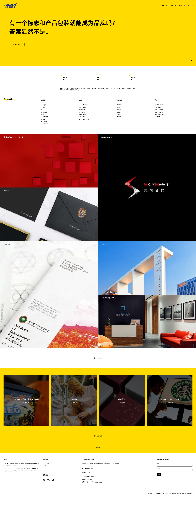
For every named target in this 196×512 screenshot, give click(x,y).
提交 (159, 474)
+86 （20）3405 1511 (47, 466)
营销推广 (157, 100)
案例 (172, 5)
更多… (15, 465)
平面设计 (119, 100)
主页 (163, 5)
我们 (167, 5)
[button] (191, 60)
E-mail (44, 463)
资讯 (176, 5)
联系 (180, 5)
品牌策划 (44, 100)
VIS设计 (81, 100)
